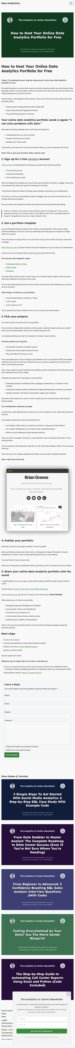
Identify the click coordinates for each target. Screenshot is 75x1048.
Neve (3, 1046)
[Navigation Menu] (71, 3)
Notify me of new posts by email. (18, 750)
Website (7, 712)
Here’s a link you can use (10, 595)
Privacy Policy (6, 1026)
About (3, 1016)
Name (7, 695)
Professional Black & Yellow (16, 264)
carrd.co (33, 159)
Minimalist (10, 271)
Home (3, 1013)
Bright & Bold (11, 267)
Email (7, 704)
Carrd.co (4, 165)
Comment (8, 720)
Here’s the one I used (9, 247)
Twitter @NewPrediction (28, 647)
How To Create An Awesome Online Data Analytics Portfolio (27, 667)
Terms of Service (7, 1023)
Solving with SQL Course (10, 1035)
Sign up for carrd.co (12, 640)
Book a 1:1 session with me (32, 673)
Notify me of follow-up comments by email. (22, 747)
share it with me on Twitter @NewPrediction (31, 589)
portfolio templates (34, 253)
